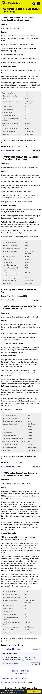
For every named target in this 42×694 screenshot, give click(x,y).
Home (3, 682)
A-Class (23, 682)
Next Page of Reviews (21, 670)
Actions (35, 150)
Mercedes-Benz (13, 682)
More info (18, 692)
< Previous (5, 678)
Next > (26, 678)
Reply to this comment (10, 664)
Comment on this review (10, 150)
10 (22, 678)
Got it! (33, 691)
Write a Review (21, 673)
